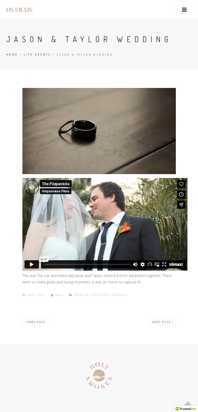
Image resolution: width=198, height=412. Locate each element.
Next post (162, 322)
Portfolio (119, 295)
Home (12, 54)
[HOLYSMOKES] (19, 9)
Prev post (36, 322)
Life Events (37, 54)
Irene (59, 295)
